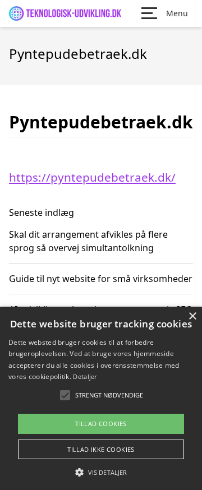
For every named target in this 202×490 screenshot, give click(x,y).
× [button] (192, 316)
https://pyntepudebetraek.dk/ (92, 177)
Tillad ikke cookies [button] (101, 449)
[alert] (101, 398)
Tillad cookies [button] (101, 423)
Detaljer (85, 376)
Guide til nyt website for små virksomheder (100, 278)
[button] (101, 472)
